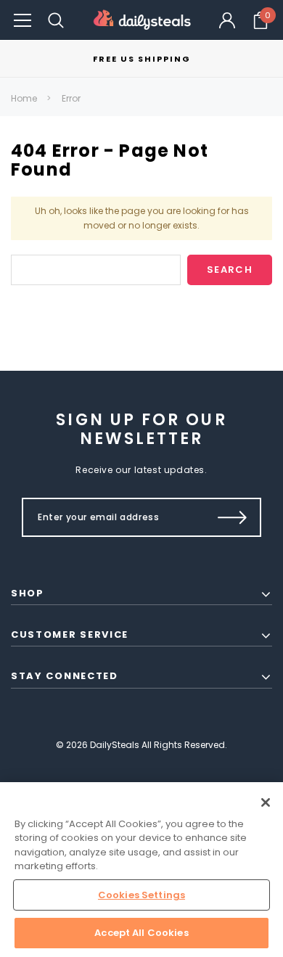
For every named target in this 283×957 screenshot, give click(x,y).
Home (24, 98)
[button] (22, 20)
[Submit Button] (232, 517)
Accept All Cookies (141, 933)
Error (71, 98)
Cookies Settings (141, 895)
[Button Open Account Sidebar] (227, 20)
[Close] (266, 802)
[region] (141, 869)
